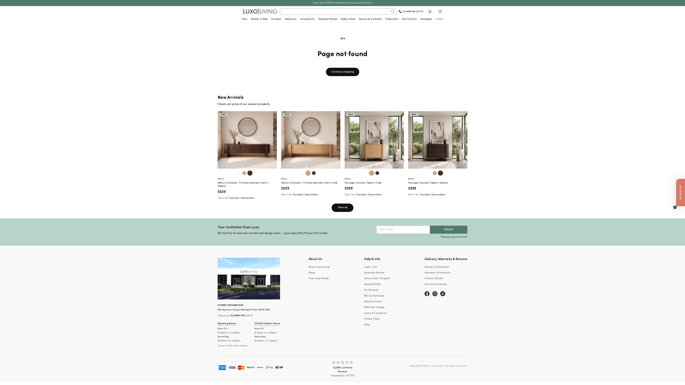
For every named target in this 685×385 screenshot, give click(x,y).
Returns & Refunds (435, 284)
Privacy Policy (372, 319)
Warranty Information (437, 272)
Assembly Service (374, 272)
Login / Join (370, 267)
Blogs (312, 272)
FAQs (367, 325)
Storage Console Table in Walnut (428, 183)
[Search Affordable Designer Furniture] (393, 11)
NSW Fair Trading (374, 307)
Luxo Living (436, 366)
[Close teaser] (675, 207)
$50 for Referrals (374, 296)
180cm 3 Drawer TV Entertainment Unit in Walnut (243, 185)
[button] (440, 11)
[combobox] (338, 11)
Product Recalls (434, 278)
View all (342, 207)
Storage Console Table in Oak (363, 183)
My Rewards (371, 290)
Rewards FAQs (372, 284)
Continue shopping (342, 72)
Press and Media (319, 278)
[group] (247, 140)
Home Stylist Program (377, 278)
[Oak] (244, 173)
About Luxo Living (319, 267)
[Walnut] (250, 173)
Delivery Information (437, 267)
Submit (448, 229)
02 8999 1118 (237, 315)
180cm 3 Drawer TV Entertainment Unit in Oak (309, 183)
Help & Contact (373, 301)
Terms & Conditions (375, 313)
